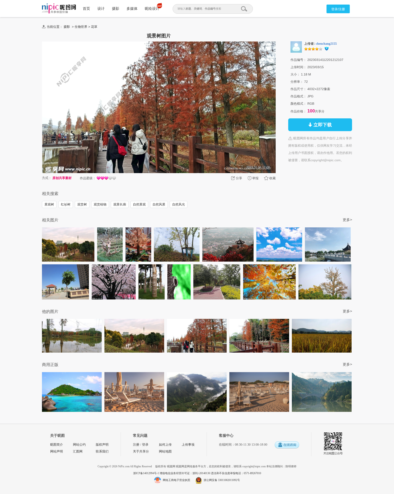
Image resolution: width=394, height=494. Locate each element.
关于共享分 (141, 451)
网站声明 (56, 451)
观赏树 (82, 204)
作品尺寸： (298, 89)
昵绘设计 (152, 8)
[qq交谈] (287, 445)
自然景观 (139, 204)
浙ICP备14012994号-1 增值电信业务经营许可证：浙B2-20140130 (172, 473)
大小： (295, 74)
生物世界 (81, 27)
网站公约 (79, 444)
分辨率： (296, 81)
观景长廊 (119, 204)
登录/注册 (338, 9)
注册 (136, 444)
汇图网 (78, 451)
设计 (101, 8)
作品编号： (298, 60)
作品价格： (298, 111)
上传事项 (188, 444)
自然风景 (159, 204)
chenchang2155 (326, 43)
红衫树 (65, 204)
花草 (94, 27)
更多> (347, 220)
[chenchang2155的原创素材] (296, 47)
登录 (145, 444)
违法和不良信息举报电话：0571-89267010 (236, 473)
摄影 (115, 8)
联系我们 (102, 451)
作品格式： (298, 96)
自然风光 (178, 204)
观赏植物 (100, 204)
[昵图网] (59, 8)
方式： (47, 178)
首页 (86, 8)
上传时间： (298, 67)
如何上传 (165, 444)
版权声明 (102, 444)
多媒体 (132, 8)
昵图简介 (56, 444)
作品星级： (88, 178)
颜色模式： (298, 103)
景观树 (49, 204)
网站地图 (165, 451)
